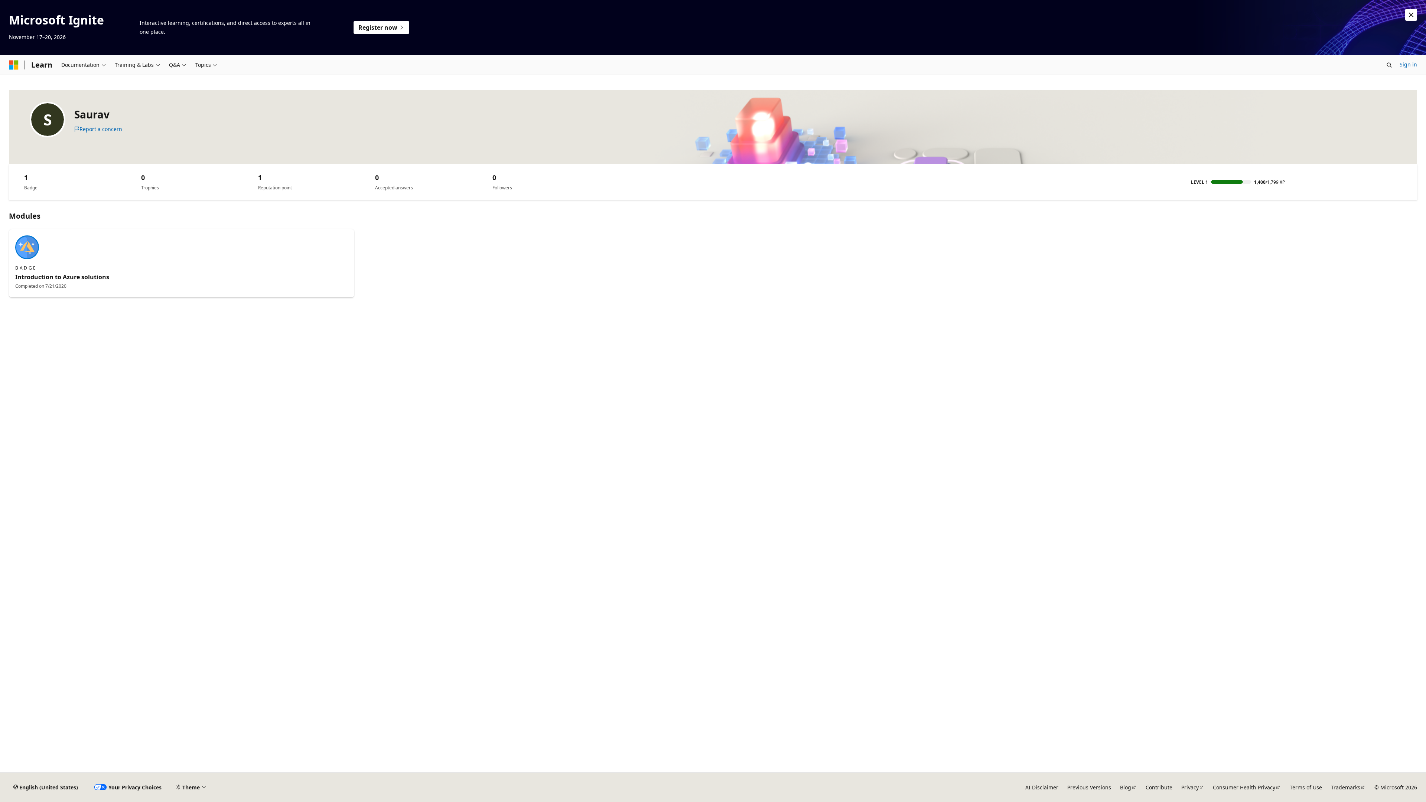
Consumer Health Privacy (1244, 787)
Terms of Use (1306, 787)
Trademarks (1345, 787)
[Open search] (1389, 65)
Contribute (1159, 787)
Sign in (1408, 64)
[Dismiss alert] (1411, 15)
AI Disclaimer (1041, 787)
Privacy (1190, 787)
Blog (1125, 787)
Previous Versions (1089, 787)
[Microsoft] (14, 65)
